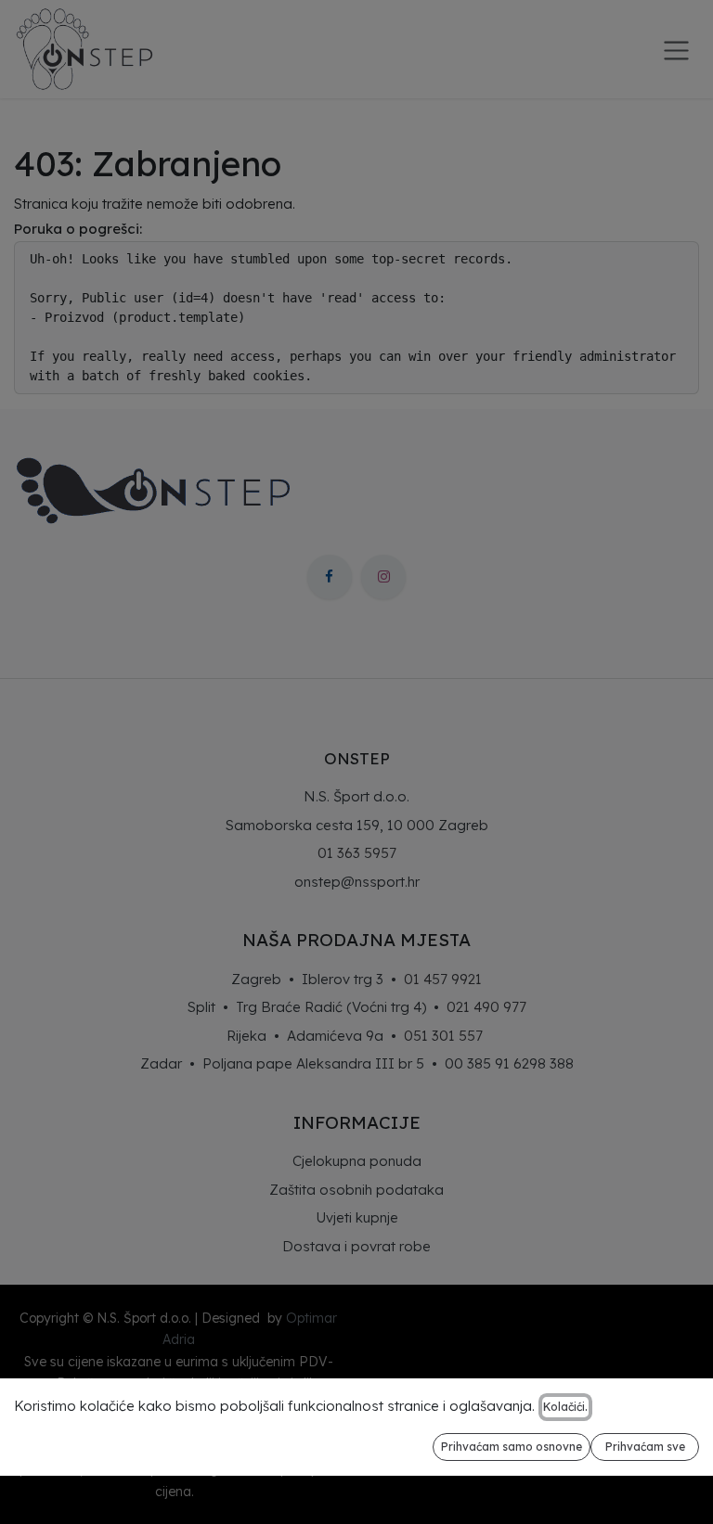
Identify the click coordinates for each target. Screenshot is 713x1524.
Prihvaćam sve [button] (645, 1447)
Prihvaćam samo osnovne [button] (511, 1447)
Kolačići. (565, 1407)
